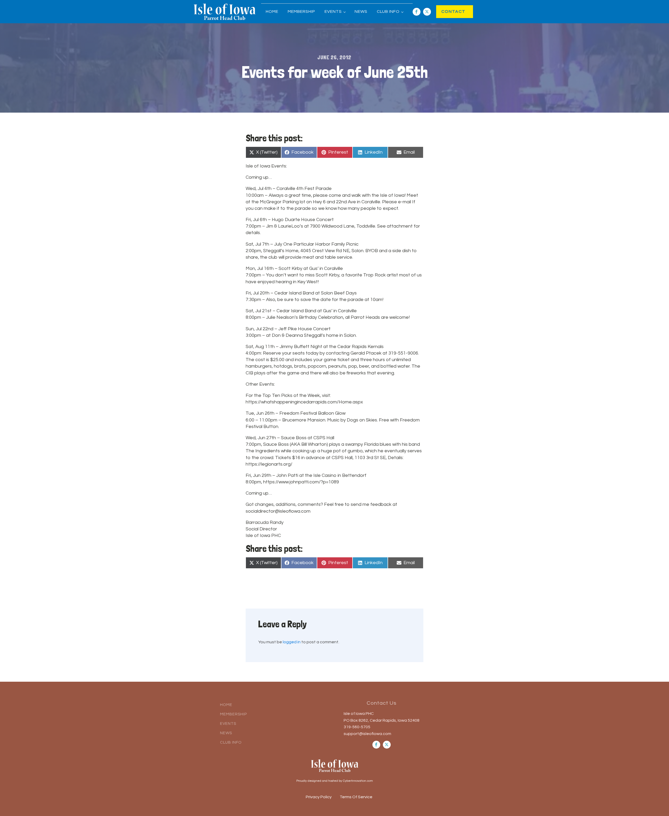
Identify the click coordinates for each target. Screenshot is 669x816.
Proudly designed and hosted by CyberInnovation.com (334, 781)
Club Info (388, 11)
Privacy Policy (319, 797)
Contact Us (381, 703)
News (361, 11)
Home (272, 11)
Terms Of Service (356, 797)
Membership (301, 11)
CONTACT (448, 11)
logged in (292, 642)
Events (333, 11)
